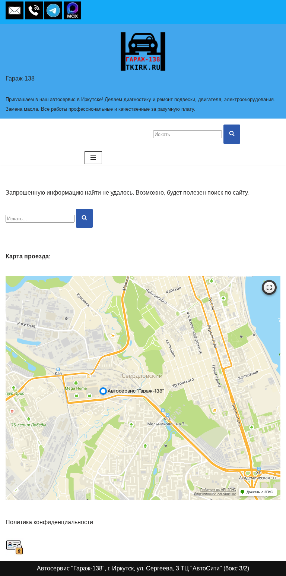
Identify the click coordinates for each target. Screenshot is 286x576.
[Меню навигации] (93, 157)
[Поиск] (231, 134)
